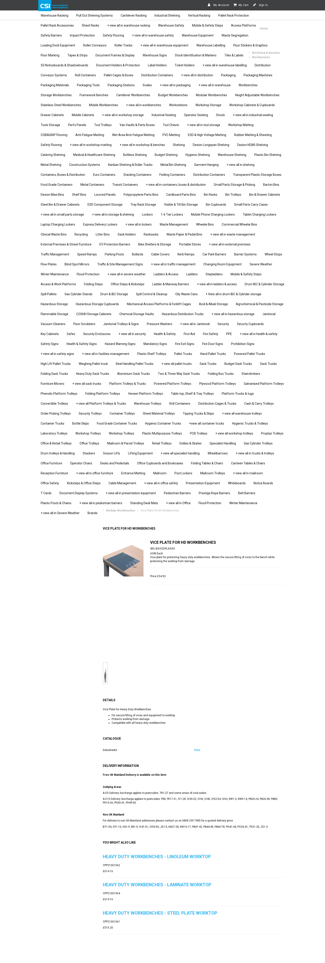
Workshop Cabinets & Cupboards (252, 105)
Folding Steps (93, 284)
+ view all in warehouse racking (128, 25)
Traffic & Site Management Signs (120, 264)
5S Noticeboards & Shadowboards (64, 65)
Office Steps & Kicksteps (127, 284)
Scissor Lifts (111, 453)
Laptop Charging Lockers (58, 224)
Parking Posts (114, 254)
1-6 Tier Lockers (172, 214)
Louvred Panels (105, 194)
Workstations (178, 105)
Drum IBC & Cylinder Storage (264, 284)
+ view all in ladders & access (217, 284)
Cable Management (122, 483)
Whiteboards (237, 483)
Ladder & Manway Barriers (170, 284)
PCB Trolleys (198, 433)
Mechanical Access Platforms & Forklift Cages (159, 304)
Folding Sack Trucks (54, 373)
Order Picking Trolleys (56, 413)
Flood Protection (88, 274)
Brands (93, 513)
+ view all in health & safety (258, 334)
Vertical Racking (199, 15)
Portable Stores (190, 244)
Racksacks (151, 234)
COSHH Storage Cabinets (93, 314)
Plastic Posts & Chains (56, 503)
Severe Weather (261, 264)
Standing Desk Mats (144, 503)
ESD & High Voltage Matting (207, 135)
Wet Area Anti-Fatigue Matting (133, 135)
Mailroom (159, 473)
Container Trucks (52, 423)
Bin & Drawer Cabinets (264, 194)
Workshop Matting (241, 125)
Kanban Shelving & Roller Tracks (130, 165)
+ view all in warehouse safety (153, 35)
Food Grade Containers (57, 184)
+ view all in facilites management (105, 354)
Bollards (137, 254)
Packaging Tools (88, 85)
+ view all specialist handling (180, 453)
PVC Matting (171, 135)
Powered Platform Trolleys (172, 383)
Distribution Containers (157, 75)
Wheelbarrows (218, 453)
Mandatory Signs (155, 344)
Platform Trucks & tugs (238, 393)
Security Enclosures (97, 334)
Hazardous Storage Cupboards (97, 304)
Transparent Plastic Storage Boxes (257, 174)
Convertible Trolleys (54, 403)
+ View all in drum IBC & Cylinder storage (233, 294)
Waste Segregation (235, 35)
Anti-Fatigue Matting (89, 135)
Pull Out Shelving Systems (94, 15)
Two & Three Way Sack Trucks (179, 373)
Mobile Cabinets (83, 115)
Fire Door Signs (212, 344)
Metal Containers (92, 184)
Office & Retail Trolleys (56, 443)
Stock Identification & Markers (195, 55)
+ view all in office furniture (94, 473)
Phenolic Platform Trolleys (59, 393)
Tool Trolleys (103, 125)
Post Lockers (183, 473)
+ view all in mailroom (248, 473)
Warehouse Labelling (210, 45)
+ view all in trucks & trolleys (255, 453)
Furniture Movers (52, 383)
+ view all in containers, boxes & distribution (176, 184)
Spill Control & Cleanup (151, 294)
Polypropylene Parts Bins (141, 194)
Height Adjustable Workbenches (257, 95)
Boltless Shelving (135, 155)
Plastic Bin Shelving (267, 155)
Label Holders (157, 65)
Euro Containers (104, 174)
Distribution (263, 65)
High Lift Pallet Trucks (56, 364)
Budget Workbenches (173, 95)
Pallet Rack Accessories (57, 25)
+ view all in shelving (240, 165)
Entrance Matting (133, 473)
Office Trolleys (89, 443)
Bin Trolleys (233, 194)
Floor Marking (50, 55)
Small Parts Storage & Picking (234, 184)
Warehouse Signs (155, 55)
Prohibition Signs (242, 344)
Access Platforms (243, 25)
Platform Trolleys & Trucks (127, 383)
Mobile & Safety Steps (207, 25)
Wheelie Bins (205, 224)
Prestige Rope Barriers (214, 493)
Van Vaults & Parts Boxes (137, 125)
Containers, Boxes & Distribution (63, 174)
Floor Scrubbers (84, 324)
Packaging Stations (121, 85)
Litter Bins (103, 234)
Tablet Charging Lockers (259, 214)
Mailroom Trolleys (212, 473)
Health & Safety (165, 334)
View (197, 750)
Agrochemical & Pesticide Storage (259, 304)
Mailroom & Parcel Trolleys (125, 443)
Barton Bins (271, 184)
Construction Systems (84, 165)
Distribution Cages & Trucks (217, 403)
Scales (147, 85)
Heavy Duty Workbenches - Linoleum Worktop (157, 856)
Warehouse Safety (171, 25)
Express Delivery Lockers (100, 224)
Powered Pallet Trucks (249, 354)
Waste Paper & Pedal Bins (184, 234)
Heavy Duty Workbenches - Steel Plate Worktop (160, 913)
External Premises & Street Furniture (66, 244)
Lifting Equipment (140, 453)
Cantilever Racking (134, 15)
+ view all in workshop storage (123, 115)
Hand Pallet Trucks (213, 354)
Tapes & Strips (77, 55)
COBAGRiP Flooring (54, 135)
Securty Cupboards (250, 324)
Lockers (147, 214)
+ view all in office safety (161, 483)
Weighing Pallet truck (93, 364)
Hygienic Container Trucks (163, 423)
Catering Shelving (53, 155)
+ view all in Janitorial (195, 324)
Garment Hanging (206, 165)
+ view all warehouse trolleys (242, 413)
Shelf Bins (79, 194)
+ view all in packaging (175, 85)
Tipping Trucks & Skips (198, 413)
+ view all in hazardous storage (233, 314)
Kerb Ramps (186, 254)
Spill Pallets (49, 294)
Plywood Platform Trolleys (217, 383)
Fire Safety (210, 334)
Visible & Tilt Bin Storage (181, 204)
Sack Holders (127, 234)
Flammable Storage (54, 314)
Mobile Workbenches (103, 105)
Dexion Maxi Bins (52, 194)
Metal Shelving (51, 165)
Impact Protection (82, 35)
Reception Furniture (54, 473)
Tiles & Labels (233, 55)
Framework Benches (94, 95)
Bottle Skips (80, 423)
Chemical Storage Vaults (136, 314)
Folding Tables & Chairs (207, 463)
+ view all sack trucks (86, 383)
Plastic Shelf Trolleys (151, 354)
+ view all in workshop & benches (142, 145)
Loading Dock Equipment (58, 45)
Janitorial (268, 314)
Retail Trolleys (162, 443)
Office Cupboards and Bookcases (160, 463)
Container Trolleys (122, 413)
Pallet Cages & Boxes (118, 75)
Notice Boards (263, 483)
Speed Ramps (87, 254)
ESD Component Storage (105, 204)
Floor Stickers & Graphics (250, 45)
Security (223, 324)
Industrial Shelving (167, 15)
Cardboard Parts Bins (181, 194)
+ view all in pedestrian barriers (100, 503)
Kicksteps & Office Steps (84, 483)
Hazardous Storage (54, 304)
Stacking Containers (137, 174)
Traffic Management (55, 254)
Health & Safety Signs (82, 344)
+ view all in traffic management (173, 264)
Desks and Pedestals (114, 463)
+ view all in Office (178, 503)
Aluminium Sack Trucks (133, 373)
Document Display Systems (78, 493)
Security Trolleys (90, 413)
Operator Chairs (81, 463)
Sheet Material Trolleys (159, 413)
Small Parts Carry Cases (251, 204)
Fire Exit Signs (184, 344)
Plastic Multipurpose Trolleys (162, 433)
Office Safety (50, 483)
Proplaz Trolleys (272, 433)
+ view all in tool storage (203, 125)
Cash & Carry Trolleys (259, 403)
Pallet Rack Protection (233, 15)
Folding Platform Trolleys (102, 393)
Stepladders (214, 274)
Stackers (89, 453)
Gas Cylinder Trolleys (258, 443)
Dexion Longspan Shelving (211, 145)
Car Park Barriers (214, 254)
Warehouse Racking (54, 15)
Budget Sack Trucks (238, 364)
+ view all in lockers (138, 224)
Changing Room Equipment (222, 264)
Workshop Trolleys (88, 433)
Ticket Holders (185, 65)
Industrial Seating (164, 115)
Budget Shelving (166, 155)
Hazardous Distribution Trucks (183, 314)
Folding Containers (172, 174)
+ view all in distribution (197, 75)
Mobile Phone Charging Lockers (213, 214)
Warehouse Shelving (232, 155)
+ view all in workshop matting (91, 145)
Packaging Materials (55, 85)
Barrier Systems (245, 254)
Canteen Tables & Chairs (248, 463)
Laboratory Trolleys (54, 433)
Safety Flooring (113, 35)
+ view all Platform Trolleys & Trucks (101, 403)
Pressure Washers (159, 324)
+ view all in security (132, 334)
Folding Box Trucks (221, 373)
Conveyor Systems (54, 75)
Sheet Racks (90, 25)
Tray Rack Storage (143, 204)
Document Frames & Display (115, 55)
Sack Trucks (208, 364)
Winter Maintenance (55, 274)
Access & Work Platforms (58, 284)
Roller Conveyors (95, 45)
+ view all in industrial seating (253, 115)
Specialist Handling (223, 443)
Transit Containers (125, 184)
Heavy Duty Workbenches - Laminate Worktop (157, 884)
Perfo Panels (77, 125)
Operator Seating (196, 115)
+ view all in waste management (232, 234)
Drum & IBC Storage (114, 294)
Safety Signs (50, 344)
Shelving (179, 145)
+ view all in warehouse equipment (164, 45)
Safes (71, 334)
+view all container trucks (206, 423)
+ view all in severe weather (126, 274)
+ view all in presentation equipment (131, 493)
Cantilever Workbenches (133, 95)
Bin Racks (210, 194)
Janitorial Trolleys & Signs (121, 324)
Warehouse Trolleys (147, 403)
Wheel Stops (273, 254)
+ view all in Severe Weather (60, 513)
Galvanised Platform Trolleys (264, 383)
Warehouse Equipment (198, 35)
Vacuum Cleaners (53, 324)
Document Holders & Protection (118, 65)
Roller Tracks (123, 45)
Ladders (192, 274)
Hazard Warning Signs (120, 344)
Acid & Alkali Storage (213, 304)
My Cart (244, 5)
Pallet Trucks (183, 354)
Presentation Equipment (203, 483)
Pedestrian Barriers (177, 493)
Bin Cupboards (216, 204)
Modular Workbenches (211, 95)
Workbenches (248, 85)
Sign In (263, 5)
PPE (229, 334)
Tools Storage (50, 125)
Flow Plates (49, 264)
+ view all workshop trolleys (234, 433)
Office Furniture (51, 463)
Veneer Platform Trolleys (145, 393)
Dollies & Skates (191, 443)
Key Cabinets (50, 334)
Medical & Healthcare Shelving (94, 155)
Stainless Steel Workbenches (61, 105)
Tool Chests (171, 125)
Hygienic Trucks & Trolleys (250, 423)
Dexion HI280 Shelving (252, 145)
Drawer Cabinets (52, 115)
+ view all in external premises (229, 244)
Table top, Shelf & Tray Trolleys (192, 393)
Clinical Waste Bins (54, 234)
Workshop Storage (208, 105)
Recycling (81, 234)
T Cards (46, 493)
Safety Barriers (51, 35)
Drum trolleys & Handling (58, 453)
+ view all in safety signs (57, 354)
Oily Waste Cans (186, 294)
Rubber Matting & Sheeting (253, 135)
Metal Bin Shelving (173, 165)
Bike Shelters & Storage (154, 244)
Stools (220, 115)
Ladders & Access (166, 274)
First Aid (189, 334)
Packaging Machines (258, 75)
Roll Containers (85, 75)
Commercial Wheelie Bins (239, 224)
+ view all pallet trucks (176, 364)
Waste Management (174, 224)
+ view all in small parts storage (62, 214)
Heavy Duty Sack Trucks (92, 373)
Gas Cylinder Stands (78, 294)
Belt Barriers (246, 493)
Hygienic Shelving (197, 155)
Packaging (228, 75)
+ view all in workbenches (143, 105)
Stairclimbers (251, 373)
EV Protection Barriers (114, 244)
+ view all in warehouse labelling (225, 65)
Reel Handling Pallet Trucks (134, 364)
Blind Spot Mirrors (77, 264)
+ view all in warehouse (215, 85)
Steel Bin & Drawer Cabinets (60, 204)
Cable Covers (160, 254)
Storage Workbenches (56, 95)
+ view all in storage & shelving (113, 214)
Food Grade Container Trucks (117, 423)
